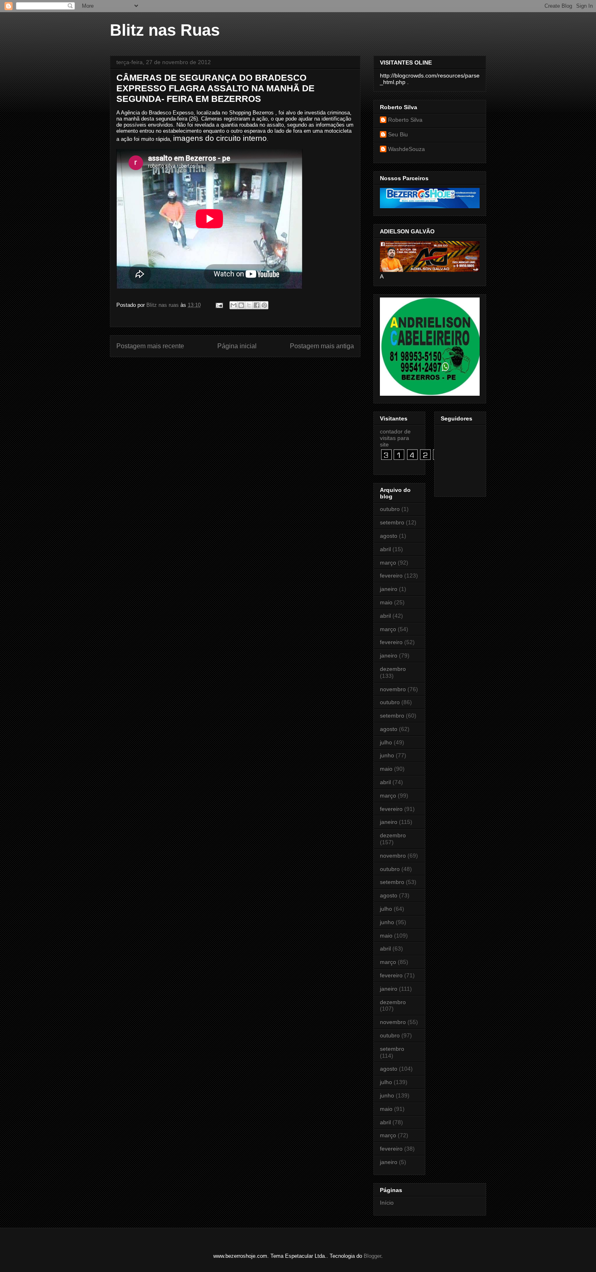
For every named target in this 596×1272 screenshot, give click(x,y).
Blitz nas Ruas (165, 30)
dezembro (393, 669)
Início (387, 1202)
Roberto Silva (405, 119)
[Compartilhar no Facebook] (257, 305)
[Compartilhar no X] (249, 305)
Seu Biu (398, 134)
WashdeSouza (406, 149)
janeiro (388, 589)
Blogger (372, 1256)
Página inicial (237, 346)
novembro (393, 689)
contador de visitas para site (395, 438)
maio (386, 602)
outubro (390, 509)
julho (386, 742)
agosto (388, 536)
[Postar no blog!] (241, 305)
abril (385, 549)
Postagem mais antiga (322, 346)
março (388, 562)
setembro (392, 522)
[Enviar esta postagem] (219, 305)
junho (387, 755)
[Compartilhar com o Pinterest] (264, 305)
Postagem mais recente (150, 346)
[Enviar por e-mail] (233, 305)
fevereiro (391, 575)
